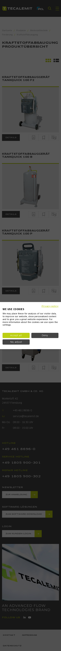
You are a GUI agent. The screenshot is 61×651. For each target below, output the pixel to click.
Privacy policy (50, 306)
